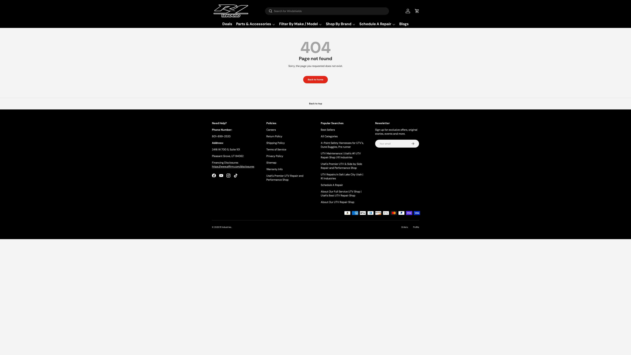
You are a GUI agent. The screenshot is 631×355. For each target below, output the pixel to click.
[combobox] (327, 11)
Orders (404, 227)
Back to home (315, 79)
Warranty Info (274, 169)
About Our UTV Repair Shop (337, 202)
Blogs (404, 24)
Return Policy (274, 136)
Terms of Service (276, 149)
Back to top (315, 103)
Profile (416, 227)
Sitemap (271, 162)
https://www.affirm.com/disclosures (233, 166)
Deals (227, 24)
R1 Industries (225, 227)
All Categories (329, 136)
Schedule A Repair (332, 185)
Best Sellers (328, 129)
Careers (271, 129)
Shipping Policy (275, 143)
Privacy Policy (274, 156)
